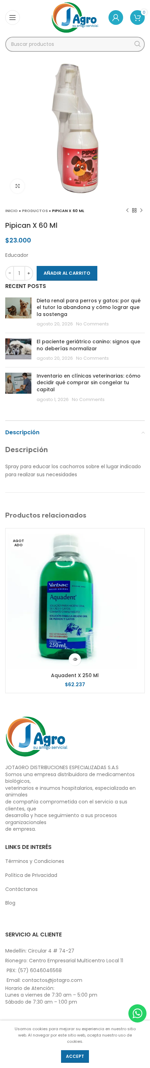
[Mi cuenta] (116, 17)
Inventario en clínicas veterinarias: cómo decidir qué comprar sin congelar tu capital (89, 382)
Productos (35, 210)
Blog (10, 902)
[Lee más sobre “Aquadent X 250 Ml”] (75, 659)
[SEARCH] (137, 44)
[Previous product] (127, 210)
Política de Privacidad (31, 875)
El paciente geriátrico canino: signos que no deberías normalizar (88, 345)
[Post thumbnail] (18, 312)
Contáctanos (21, 889)
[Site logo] (75, 17)
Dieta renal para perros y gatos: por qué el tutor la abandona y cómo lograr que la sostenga (89, 307)
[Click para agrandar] (17, 186)
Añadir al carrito (67, 273)
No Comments (92, 324)
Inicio (11, 210)
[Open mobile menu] (12, 17)
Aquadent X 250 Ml (75, 675)
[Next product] (141, 210)
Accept (75, 1056)
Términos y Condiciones (34, 861)
